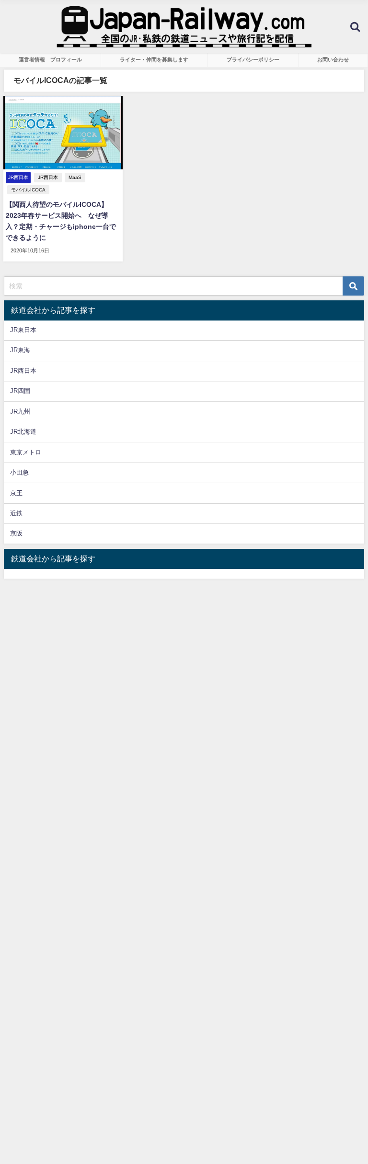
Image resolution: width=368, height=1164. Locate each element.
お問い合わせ (333, 59)
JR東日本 (23, 330)
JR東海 (20, 350)
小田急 (19, 472)
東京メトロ (25, 452)
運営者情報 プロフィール (50, 59)
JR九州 (20, 411)
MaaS (75, 177)
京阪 (16, 533)
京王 (16, 493)
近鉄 (16, 513)
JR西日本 (48, 177)
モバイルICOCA (28, 190)
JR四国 (20, 391)
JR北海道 (23, 431)
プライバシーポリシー (253, 59)
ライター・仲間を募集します (154, 59)
